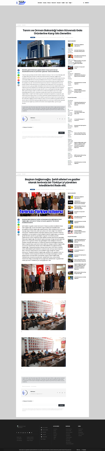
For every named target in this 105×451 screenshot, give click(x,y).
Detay (78, 449)
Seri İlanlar (68, 440)
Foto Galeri (45, 427)
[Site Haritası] (30, 432)
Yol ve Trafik (68, 430)
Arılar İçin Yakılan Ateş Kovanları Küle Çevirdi (79, 51)
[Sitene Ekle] (32, 432)
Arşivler (44, 434)
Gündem (40, 2)
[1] (43, 278)
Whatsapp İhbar (30, 438)
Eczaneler (68, 434)
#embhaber (33, 386)
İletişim (44, 439)
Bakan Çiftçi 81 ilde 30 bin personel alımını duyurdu (80, 133)
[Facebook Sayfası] (17, 432)
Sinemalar (68, 438)
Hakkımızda (19, 437)
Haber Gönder (30, 440)
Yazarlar (44, 432)
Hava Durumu (69, 429)
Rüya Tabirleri (81, 434)
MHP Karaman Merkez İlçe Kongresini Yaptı (80, 156)
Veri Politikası (19, 440)
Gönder (61, 132)
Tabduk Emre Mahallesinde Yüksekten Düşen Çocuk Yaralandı (79, 75)
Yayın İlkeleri (19, 438)
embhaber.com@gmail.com (36, 393)
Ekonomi (54, 2)
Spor (67, 2)
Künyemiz (45, 436)
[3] (43, 352)
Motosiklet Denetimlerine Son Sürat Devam (80, 56)
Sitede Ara (80, 429)
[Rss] (28, 432)
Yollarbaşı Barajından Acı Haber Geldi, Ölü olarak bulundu (80, 104)
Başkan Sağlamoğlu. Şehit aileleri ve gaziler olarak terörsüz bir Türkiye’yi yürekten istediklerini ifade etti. (80, 145)
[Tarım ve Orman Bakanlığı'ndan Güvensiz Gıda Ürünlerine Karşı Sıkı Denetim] (41, 53)
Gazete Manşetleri (70, 443)
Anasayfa (19, 25)
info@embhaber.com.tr (35, 120)
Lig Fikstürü (68, 435)
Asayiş (44, 2)
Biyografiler (80, 432)
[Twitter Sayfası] (19, 432)
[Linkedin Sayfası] (26, 432)
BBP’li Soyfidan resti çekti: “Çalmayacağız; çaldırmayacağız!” (80, 62)
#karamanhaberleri (26, 386)
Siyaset (59, 2)
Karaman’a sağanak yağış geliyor (79, 45)
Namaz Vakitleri (69, 432)
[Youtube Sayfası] (23, 432)
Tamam (84, 449)
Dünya (49, 2)
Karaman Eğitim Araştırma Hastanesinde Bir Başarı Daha (80, 91)
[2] (43, 315)
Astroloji (80, 435)
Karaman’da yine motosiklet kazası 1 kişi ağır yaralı (79, 112)
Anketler (80, 430)
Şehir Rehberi (68, 442)
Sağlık (63, 2)
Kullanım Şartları (30, 437)
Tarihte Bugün (69, 437)
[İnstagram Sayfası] (21, 432)
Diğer (70, 2)
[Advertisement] (52, 14)
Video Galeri (45, 429)
